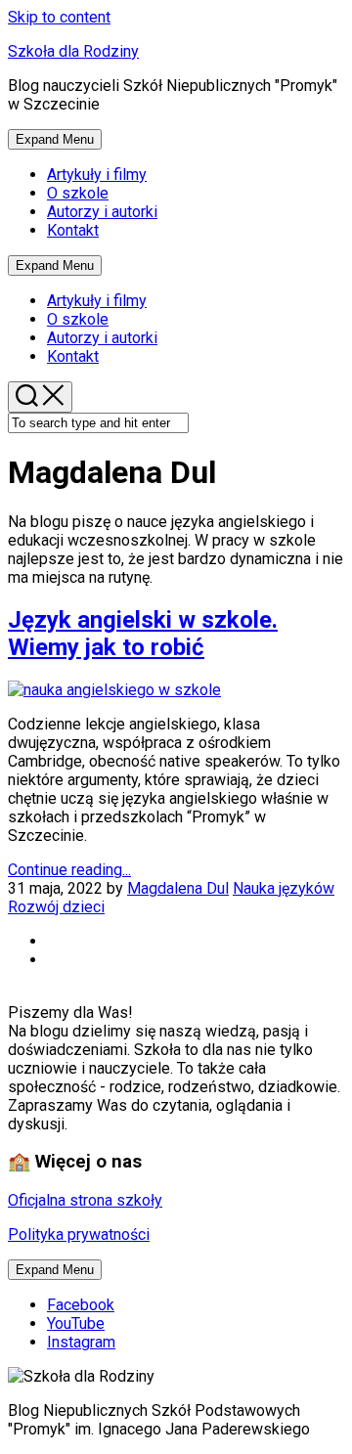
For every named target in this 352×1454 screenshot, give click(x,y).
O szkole (78, 193)
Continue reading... (69, 869)
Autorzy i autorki (102, 211)
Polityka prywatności (79, 1234)
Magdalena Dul (178, 888)
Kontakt (73, 230)
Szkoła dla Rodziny (73, 51)
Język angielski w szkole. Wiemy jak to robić (143, 633)
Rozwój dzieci (56, 907)
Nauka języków (283, 888)
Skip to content (59, 17)
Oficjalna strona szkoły (85, 1200)
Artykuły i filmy (97, 174)
